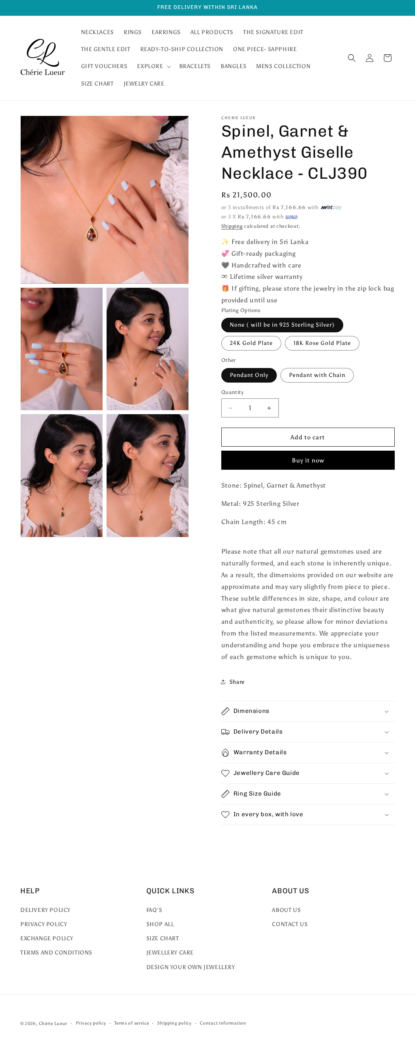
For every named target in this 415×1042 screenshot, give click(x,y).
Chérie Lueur (53, 1023)
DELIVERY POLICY (45, 910)
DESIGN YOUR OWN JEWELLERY (190, 967)
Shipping (232, 226)
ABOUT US (286, 910)
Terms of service (131, 1023)
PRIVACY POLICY (43, 924)
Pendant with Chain (317, 375)
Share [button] (237, 681)
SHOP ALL (160, 924)
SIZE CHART (162, 938)
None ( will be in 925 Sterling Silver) (282, 324)
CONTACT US (290, 924)
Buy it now (308, 460)
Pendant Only (249, 375)
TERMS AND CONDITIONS (56, 952)
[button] (153, 66)
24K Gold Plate (251, 343)
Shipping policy (174, 1023)
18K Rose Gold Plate (322, 343)
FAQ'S (154, 910)
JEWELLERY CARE (170, 952)
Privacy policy (91, 1023)
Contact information (223, 1023)
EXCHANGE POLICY (46, 938)
